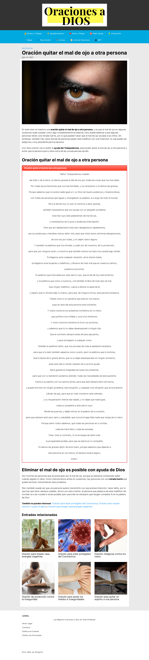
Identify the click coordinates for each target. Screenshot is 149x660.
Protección (27, 48)
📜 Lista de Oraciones (80, 40)
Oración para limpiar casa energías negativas (70, 506)
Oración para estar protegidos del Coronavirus (75, 503)
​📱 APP (98, 40)
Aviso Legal (27, 623)
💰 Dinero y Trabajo (33, 33)
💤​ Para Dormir (44, 40)
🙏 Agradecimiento (55, 33)
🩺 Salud (28, 40)
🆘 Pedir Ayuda (96, 33)
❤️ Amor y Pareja (77, 33)
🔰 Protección (114, 33)
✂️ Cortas (60, 40)
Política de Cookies (30, 631)
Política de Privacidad (31, 635)
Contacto (26, 627)
